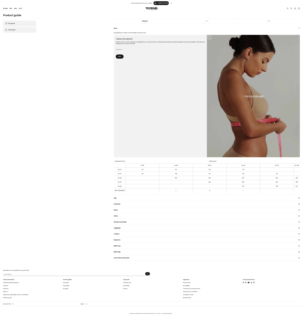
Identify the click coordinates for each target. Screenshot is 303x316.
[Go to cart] (299, 8)
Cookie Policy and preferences (191, 288)
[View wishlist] (291, 8)
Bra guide (65, 288)
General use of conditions (190, 291)
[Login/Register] (295, 8)
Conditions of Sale (188, 294)
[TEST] (245, 282)
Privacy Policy (187, 282)
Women (5, 8)
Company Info (127, 282)
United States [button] (162, 3)
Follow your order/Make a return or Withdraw (15, 294)
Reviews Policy (187, 297)
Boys (20, 8)
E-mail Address (7, 272)
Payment (5, 285)
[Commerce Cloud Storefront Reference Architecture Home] (151, 8)
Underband (118, 48)
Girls (15, 8)
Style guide (11, 30)
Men (11, 8)
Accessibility (186, 285)
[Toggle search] (287, 8)
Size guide (11, 23)
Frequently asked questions (11, 282)
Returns (5, 291)
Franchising (126, 285)
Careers (125, 288)
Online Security (7, 297)
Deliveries (6, 288)
